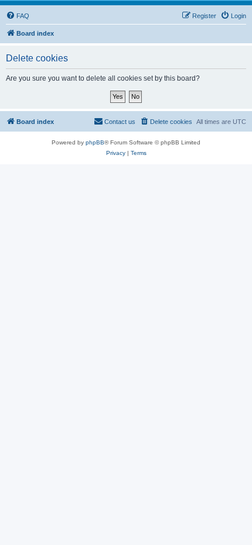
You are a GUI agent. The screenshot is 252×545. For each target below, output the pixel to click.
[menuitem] (17, 16)
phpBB (95, 142)
